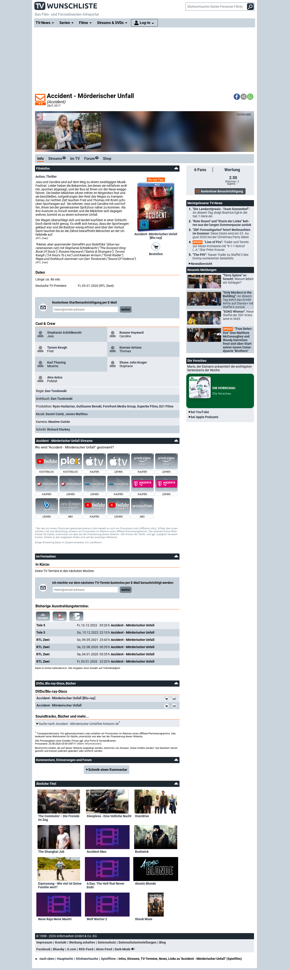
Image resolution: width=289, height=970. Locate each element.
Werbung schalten (82, 942)
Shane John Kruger (133, 362)
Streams (56, 158)
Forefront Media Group (119, 406)
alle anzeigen (43, 616)
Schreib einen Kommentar (107, 770)
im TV (75, 158)
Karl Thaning (56, 362)
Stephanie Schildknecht (64, 332)
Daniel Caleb (55, 414)
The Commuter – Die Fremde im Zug (58, 818)
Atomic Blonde (145, 883)
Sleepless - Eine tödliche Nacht (109, 816)
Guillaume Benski (89, 406)
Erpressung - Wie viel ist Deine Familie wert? (60, 885)
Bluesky (58, 949)
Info (40, 158)
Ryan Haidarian (64, 406)
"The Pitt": (220, 256)
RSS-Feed (86, 949)
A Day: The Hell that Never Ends (105, 885)
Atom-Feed (104, 949)
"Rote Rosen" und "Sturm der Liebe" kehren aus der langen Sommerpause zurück (222, 223)
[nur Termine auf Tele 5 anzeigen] (76, 616)
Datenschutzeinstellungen (137, 942)
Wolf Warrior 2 (97, 919)
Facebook (43, 949)
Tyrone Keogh (57, 347)
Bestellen (156, 254)
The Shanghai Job (51, 851)
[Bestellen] (155, 246)
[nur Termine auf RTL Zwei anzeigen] (60, 616)
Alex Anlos (54, 377)
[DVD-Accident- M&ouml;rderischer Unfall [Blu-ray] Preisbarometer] (175, 699)
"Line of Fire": (221, 245)
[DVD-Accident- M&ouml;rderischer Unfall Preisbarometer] (175, 707)
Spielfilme (108, 958)
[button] (237, 96)
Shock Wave (143, 919)
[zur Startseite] (66, 4)
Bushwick (142, 851)
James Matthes (76, 414)
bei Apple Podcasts (204, 417)
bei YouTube (200, 412)
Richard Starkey (58, 429)
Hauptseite (65, 958)
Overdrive (142, 816)
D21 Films (166, 406)
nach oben (47, 958)
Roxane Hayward (131, 332)
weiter (125, 309)
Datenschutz (107, 942)
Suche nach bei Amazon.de (79, 724)
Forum (91, 158)
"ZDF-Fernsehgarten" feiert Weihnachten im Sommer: (221, 233)
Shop (107, 158)
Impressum (44, 942)
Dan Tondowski (56, 391)
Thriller (51, 176)
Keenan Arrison (130, 347)
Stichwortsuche (87, 958)
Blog (162, 942)
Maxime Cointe (59, 422)
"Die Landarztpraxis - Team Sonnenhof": (221, 212)
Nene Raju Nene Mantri (55, 919)
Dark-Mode (123, 949)
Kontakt (60, 942)
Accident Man (96, 851)
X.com (71, 949)
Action (40, 176)
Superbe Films (147, 406)
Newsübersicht (201, 264)
